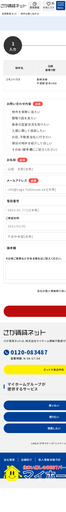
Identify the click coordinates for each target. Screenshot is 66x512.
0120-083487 (29, 352)
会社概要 (9, 459)
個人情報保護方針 (49, 459)
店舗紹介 (26, 459)
